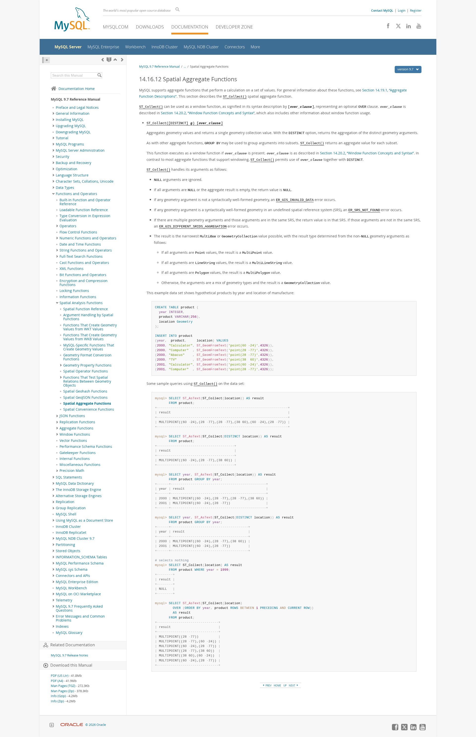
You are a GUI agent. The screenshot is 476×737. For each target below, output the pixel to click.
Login (401, 10)
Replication (65, 502)
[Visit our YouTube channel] (416, 27)
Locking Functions (74, 290)
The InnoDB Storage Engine (78, 489)
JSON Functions (72, 416)
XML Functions (72, 268)
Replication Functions (77, 422)
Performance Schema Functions (86, 446)
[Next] (122, 59)
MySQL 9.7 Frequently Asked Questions (79, 608)
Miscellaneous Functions (80, 464)
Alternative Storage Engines (79, 496)
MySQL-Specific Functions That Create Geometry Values (88, 347)
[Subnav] (53, 113)
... (185, 66)
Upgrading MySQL (71, 126)
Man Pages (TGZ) (63, 686)
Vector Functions (73, 440)
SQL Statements (69, 477)
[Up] (115, 59)
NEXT (292, 685)
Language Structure (72, 175)
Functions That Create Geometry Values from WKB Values (90, 337)
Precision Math (72, 470)
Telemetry (64, 600)
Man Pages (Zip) (62, 691)
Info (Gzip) (58, 696)
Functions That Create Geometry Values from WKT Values (90, 327)
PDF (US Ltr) (59, 676)
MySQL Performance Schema (80, 563)
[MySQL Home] (72, 20)
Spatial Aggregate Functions (87, 403)
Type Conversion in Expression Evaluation (85, 218)
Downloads (150, 27)
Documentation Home (77, 88)
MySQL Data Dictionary (75, 483)
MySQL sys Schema (72, 569)
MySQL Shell (66, 514)
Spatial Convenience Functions (88, 409)
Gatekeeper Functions (78, 453)
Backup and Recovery (73, 163)
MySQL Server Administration (80, 150)
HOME (277, 685)
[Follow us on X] (396, 27)
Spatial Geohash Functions (85, 391)
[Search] (99, 75)
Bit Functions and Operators (83, 275)
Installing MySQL (70, 119)
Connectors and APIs (73, 575)
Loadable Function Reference (84, 210)
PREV (268, 685)
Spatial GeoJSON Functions (85, 397)
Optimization (66, 169)
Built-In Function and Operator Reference (85, 202)
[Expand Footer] (51, 725)
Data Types (65, 187)
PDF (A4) (57, 681)
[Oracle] (71, 725)
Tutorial (62, 138)
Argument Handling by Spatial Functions (88, 317)
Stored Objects (68, 551)
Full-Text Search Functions (81, 256)
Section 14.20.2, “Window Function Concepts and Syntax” (208, 113)
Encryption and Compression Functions (84, 283)
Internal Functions (75, 458)
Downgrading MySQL (73, 132)
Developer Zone (234, 27)
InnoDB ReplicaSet (71, 532)
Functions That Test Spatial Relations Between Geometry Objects (87, 381)
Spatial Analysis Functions (81, 303)
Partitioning (65, 544)
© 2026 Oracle (95, 725)
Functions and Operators (76, 194)
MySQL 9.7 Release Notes (69, 655)
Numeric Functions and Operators (88, 238)
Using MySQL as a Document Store (84, 520)
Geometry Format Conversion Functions (87, 357)
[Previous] (103, 59)
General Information (72, 113)
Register (415, 10)
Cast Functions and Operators (84, 262)
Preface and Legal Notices (77, 107)
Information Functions (78, 297)
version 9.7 (405, 69)
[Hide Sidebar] (46, 60)
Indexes (62, 626)
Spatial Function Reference (85, 309)
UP (285, 685)
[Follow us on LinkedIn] (406, 27)
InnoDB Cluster (68, 526)
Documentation (189, 27)
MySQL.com (115, 27)
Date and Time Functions (80, 244)
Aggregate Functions (76, 428)
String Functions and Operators (86, 250)
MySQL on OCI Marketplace (78, 594)
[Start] (109, 59)
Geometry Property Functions (87, 365)
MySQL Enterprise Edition (77, 582)
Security (62, 156)
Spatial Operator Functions (85, 371)
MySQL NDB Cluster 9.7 (75, 538)
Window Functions (75, 434)
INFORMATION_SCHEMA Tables (81, 557)
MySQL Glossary (69, 632)
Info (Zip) (57, 701)
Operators (68, 226)
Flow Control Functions (78, 232)
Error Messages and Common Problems (80, 618)
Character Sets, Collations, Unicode (85, 181)
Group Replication (71, 508)
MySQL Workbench (71, 588)
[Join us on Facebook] (386, 27)
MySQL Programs (70, 144)
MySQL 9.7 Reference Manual (159, 66)
